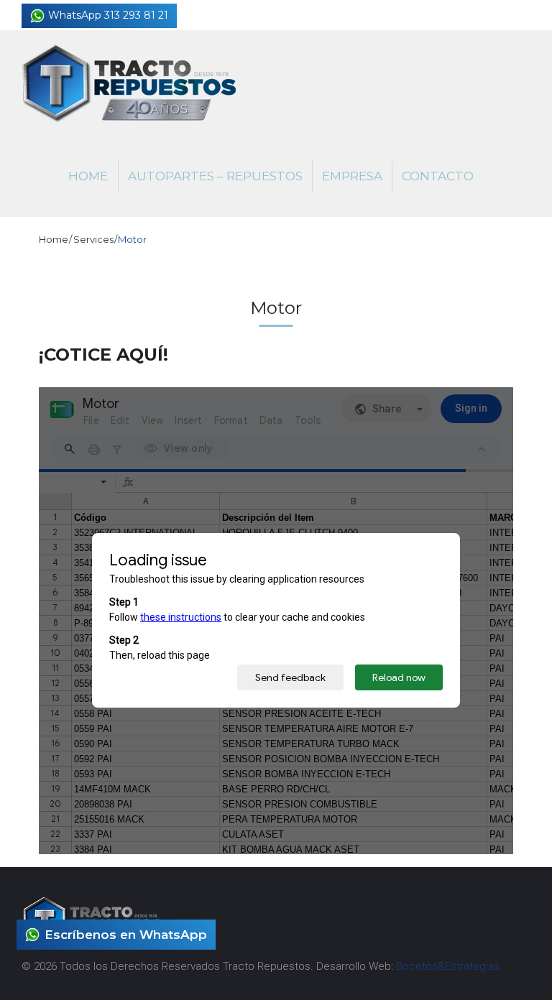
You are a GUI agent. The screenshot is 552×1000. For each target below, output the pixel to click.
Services (93, 239)
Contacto (438, 176)
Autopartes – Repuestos (215, 176)
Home (88, 176)
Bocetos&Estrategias (448, 966)
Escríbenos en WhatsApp (126, 934)
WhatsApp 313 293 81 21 (108, 15)
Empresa (352, 176)
